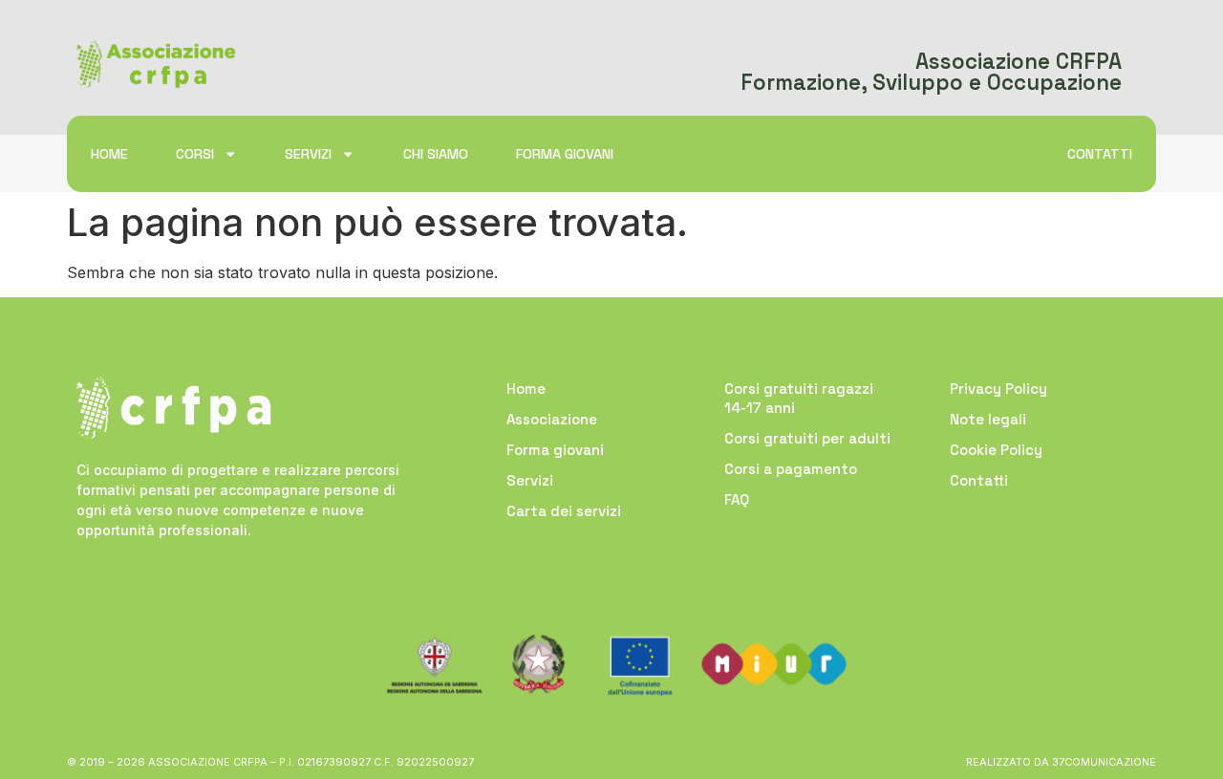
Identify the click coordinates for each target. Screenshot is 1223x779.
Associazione (551, 419)
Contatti (1099, 153)
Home (109, 153)
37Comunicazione (1104, 761)
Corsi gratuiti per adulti (807, 438)
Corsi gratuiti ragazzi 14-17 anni (798, 398)
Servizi (308, 153)
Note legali (988, 419)
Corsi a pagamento (790, 469)
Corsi (195, 153)
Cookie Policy (996, 450)
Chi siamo (435, 153)
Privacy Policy (998, 388)
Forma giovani (564, 153)
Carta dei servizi (563, 511)
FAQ (736, 499)
